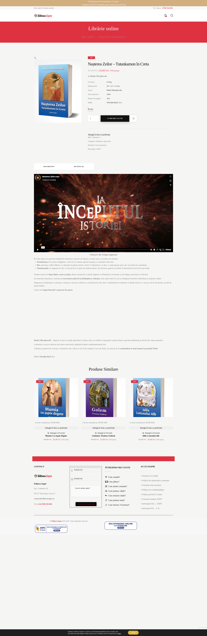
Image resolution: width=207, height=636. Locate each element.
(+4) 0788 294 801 (45, 504)
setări (119, 633)
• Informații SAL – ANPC (151, 504)
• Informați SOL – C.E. (150, 508)
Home (84, 37)
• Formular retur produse (151, 485)
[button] (35, 58)
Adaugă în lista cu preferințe (99, 135)
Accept (133, 632)
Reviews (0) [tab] (79, 166)
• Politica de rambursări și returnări (155, 480)
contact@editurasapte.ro (44, 498)
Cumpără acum (115, 118)
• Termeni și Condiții (149, 476)
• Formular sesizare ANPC (151, 499)
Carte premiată (100, 145)
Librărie (90, 37)
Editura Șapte (56, 521)
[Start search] (171, 15)
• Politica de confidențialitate (152, 490)
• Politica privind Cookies (151, 494)
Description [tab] (49, 166)
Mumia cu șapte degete (56, 436)
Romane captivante (103, 141)
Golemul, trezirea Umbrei (103, 436)
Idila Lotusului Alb (151, 436)
